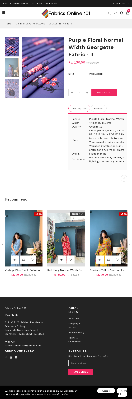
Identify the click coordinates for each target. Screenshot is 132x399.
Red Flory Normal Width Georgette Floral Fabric (77, 269)
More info (122, 392)
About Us (73, 318)
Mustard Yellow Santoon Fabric (109, 269)
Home (8, 24)
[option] (43, 68)
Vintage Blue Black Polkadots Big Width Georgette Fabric (41, 269)
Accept (106, 390)
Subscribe (81, 372)
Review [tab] (98, 108)
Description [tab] (79, 108)
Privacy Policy (76, 332)
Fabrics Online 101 (15, 308)
